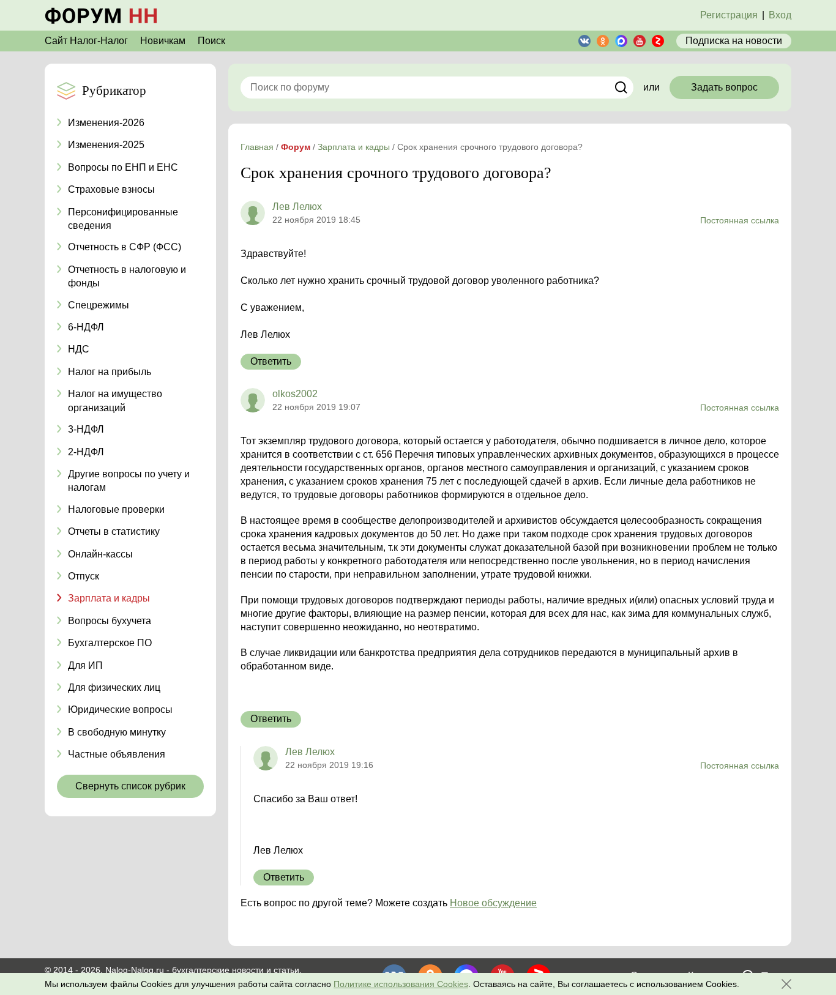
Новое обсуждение (493, 903)
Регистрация (729, 15)
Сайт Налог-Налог (86, 40)
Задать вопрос (724, 87)
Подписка (733, 40)
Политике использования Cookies (401, 984)
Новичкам (162, 40)
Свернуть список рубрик (130, 786)
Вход (780, 15)
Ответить (270, 361)
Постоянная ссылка (739, 220)
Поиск (211, 40)
